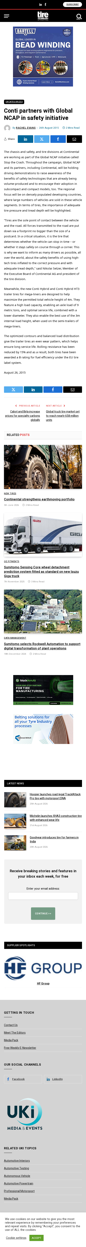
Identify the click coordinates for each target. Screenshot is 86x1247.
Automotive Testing (16, 1168)
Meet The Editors (15, 1033)
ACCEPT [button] (36, 1238)
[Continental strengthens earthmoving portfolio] (43, 467)
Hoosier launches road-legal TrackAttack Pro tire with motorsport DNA (55, 796)
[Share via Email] (74, 139)
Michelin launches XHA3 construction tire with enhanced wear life (56, 818)
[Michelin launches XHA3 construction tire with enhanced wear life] (15, 821)
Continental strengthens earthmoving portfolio (39, 499)
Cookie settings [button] (16, 1238)
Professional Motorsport (19, 1191)
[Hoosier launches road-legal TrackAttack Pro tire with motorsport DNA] (15, 799)
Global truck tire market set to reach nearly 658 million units (63, 416)
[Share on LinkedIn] (25, 139)
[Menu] (6, 16)
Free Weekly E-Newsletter (20, 1048)
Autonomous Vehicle (17, 1176)
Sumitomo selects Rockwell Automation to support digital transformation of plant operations (42, 646)
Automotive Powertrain (18, 1183)
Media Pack (11, 1040)
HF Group (43, 983)
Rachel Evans (26, 128)
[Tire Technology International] (43, 16)
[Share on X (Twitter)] (42, 139)
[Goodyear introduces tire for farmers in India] (15, 842)
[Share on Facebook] (58, 139)
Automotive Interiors (17, 1161)
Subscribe (72, 4)
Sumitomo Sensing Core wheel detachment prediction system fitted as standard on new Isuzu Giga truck (41, 572)
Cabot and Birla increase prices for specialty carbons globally (22, 416)
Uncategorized (14, 101)
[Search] (79, 16)
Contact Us (11, 1025)
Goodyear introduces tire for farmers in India (54, 839)
